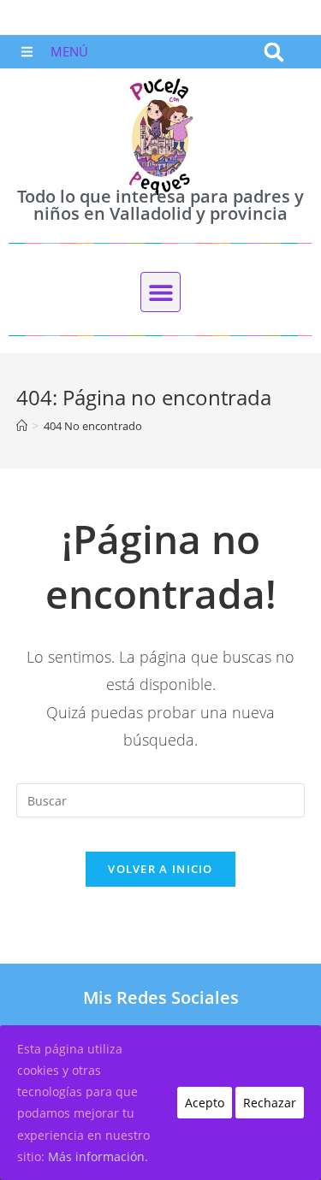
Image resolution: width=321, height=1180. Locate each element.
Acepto (204, 1102)
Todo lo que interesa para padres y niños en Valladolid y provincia (160, 205)
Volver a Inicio (160, 868)
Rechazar (269, 1102)
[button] (273, 51)
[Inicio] (21, 426)
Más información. (98, 1156)
